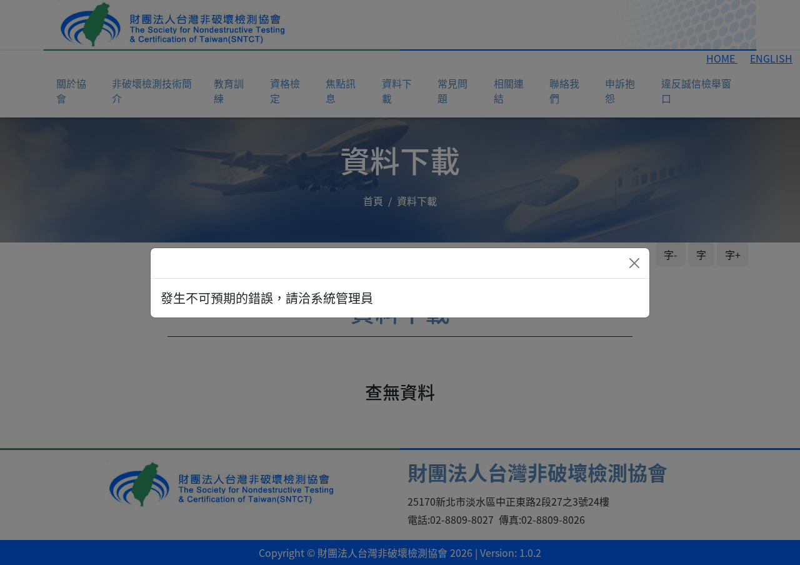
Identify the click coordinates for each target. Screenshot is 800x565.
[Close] (634, 263)
